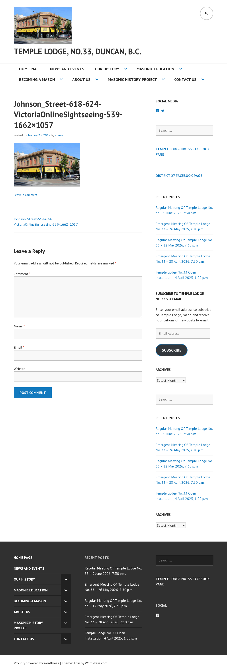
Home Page (29, 68)
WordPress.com (96, 663)
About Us (81, 79)
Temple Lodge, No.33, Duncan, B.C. (77, 51)
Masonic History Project (132, 79)
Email (19, 347)
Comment (22, 274)
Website (19, 368)
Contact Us (185, 79)
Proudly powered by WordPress (36, 663)
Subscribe (171, 350)
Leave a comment (25, 195)
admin (59, 135)
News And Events (67, 68)
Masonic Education (155, 68)
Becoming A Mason (37, 79)
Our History (107, 68)
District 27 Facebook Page (179, 175)
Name (19, 326)
